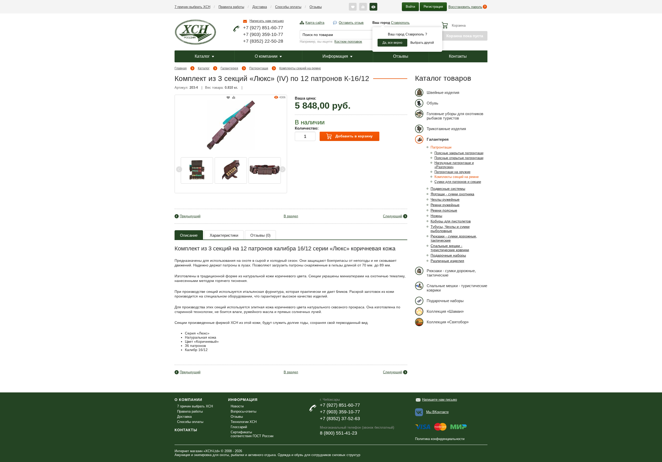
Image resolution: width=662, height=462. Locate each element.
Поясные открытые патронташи (458, 158)
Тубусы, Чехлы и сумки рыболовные (450, 229)
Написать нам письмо (267, 21)
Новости (237, 406)
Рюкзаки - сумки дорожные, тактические (451, 273)
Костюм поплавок (348, 41)
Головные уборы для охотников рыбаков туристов (455, 115)
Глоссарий (239, 427)
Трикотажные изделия (446, 128)
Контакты (458, 56)
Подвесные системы (448, 189)
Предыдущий (190, 216)
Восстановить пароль (465, 7)
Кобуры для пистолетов (451, 221)
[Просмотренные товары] (373, 7)
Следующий (392, 216)
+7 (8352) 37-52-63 (340, 418)
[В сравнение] (234, 98)
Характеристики (224, 235)
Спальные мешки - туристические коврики (450, 248)
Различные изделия (447, 261)
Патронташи (258, 68)
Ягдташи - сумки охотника (452, 194)
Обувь (432, 103)
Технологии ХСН (244, 422)
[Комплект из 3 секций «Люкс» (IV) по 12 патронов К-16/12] (231, 124)
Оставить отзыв (351, 23)
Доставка (259, 7)
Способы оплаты (288, 7)
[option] (197, 170)
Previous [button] (179, 169)
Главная (181, 68)
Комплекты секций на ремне (300, 68)
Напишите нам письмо (439, 399)
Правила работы (231, 7)
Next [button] (282, 169)
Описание (189, 235)
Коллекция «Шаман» (445, 311)
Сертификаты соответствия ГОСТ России (252, 434)
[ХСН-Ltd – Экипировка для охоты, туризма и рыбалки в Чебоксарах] (195, 31)
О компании (266, 56)
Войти (410, 7)
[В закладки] (228, 98)
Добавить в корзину (353, 136)
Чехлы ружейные (445, 199)
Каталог (202, 56)
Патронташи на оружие (452, 172)
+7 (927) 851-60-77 (263, 27)
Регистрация (433, 7)
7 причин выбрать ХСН (192, 7)
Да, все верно (392, 42)
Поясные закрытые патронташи (458, 153)
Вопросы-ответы (243, 411)
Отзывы (316, 7)
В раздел (291, 216)
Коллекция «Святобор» (448, 322)
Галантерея (229, 68)
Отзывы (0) (260, 235)
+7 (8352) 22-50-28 (263, 41)
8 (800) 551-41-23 (338, 433)
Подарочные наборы (448, 255)
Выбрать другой (422, 42)
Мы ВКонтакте (437, 412)
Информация (335, 56)
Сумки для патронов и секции (457, 182)
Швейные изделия (443, 92)
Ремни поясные (444, 210)
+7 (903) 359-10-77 (263, 34)
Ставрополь (400, 23)
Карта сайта (314, 23)
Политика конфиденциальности (439, 439)
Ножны (436, 216)
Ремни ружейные (445, 205)
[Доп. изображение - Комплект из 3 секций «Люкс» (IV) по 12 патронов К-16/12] (231, 170)
